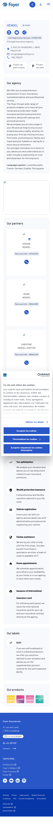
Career (5, 775)
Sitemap (6, 795)
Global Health (7, 811)
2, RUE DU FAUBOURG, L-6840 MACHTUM (25, 49)
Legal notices (24, 795)
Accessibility (41, 798)
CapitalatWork (8, 807)
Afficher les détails (34, 422)
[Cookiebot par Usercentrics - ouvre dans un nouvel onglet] (38, 375)
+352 (10, 743)
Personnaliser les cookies (25, 439)
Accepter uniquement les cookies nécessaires (26, 448)
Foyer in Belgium (10, 768)
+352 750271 (17, 57)
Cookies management (26, 798)
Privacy (14, 795)
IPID (14, 798)
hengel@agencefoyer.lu (22, 54)
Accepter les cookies (26, 430)
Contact (6, 748)
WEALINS (6, 804)
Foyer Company (9, 771)
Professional (8, 764)
